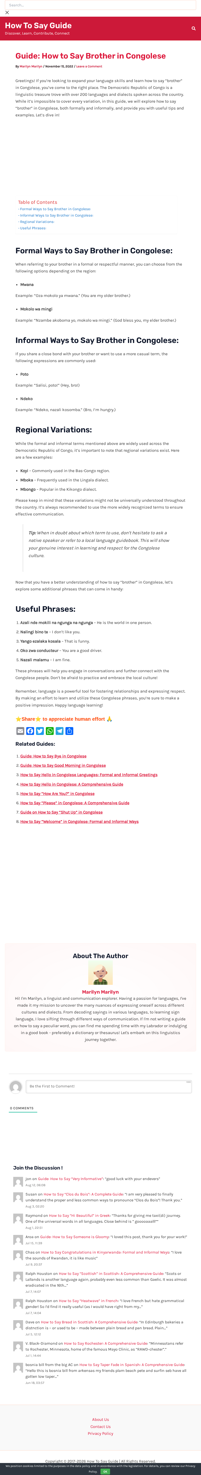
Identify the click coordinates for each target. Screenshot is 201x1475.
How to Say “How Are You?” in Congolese (57, 793)
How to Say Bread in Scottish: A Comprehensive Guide (89, 1322)
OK (105, 1471)
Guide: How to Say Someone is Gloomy (74, 1236)
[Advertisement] (100, 159)
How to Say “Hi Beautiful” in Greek (79, 1215)
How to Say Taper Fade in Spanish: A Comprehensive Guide (131, 1364)
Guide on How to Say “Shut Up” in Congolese (61, 812)
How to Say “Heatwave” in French (88, 1300)
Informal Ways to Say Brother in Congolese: (56, 215)
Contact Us (100, 1426)
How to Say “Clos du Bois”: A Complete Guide (83, 1194)
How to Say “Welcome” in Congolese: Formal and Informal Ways (79, 821)
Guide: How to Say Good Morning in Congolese (63, 765)
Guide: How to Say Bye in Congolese (53, 756)
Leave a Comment (89, 66)
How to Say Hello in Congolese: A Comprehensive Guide (71, 784)
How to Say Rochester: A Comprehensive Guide (105, 1343)
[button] (194, 29)
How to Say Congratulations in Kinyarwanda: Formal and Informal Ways (105, 1252)
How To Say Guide (38, 25)
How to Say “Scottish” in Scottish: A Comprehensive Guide (111, 1273)
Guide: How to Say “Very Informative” (70, 1178)
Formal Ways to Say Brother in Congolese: (55, 209)
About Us (100, 1419)
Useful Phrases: (33, 228)
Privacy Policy (100, 1433)
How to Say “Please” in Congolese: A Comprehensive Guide (74, 802)
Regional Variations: (37, 221)
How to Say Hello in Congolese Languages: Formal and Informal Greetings (89, 774)
